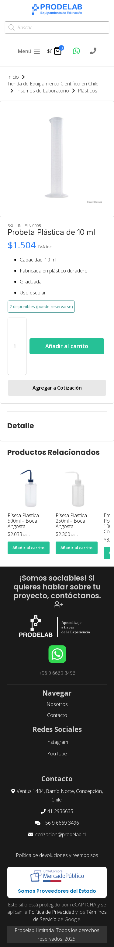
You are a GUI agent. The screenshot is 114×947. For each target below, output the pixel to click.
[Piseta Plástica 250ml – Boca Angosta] (77, 488)
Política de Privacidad (51, 912)
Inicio (13, 77)
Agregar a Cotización (57, 387)
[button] (29, 51)
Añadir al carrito (66, 346)
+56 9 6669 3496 (57, 673)
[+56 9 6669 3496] (57, 654)
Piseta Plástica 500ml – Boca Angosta (23, 520)
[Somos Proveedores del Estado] (57, 876)
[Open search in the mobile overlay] (57, 27)
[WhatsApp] (76, 51)
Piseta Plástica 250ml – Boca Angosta (71, 520)
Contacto (57, 715)
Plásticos (87, 90)
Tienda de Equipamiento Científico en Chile (52, 83)
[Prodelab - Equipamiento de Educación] (57, 9)
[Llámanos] (93, 51)
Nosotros (57, 704)
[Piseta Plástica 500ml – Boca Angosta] (29, 488)
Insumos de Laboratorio (42, 90)
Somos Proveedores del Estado (57, 891)
